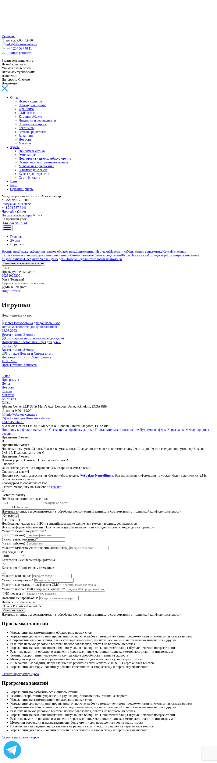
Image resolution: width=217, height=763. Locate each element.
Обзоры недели (76, 259)
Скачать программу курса (20, 674)
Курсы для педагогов (34, 174)
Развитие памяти (57, 255)
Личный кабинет (18, 53)
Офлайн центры (21, 189)
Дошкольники (85, 251)
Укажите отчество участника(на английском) (35, 548)
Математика (118, 251)
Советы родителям (107, 255)
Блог (13, 185)
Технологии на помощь (105, 259)
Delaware (8, 36)
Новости (25, 139)
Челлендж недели (52, 259)
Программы (10, 380)
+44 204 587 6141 (19, 48)
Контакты (9, 399)
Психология (139, 255)
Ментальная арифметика (36, 166)
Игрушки (102, 251)
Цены (14, 181)
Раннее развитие (82, 255)
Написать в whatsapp (17, 215)
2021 (18, 275)
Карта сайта (176, 429)
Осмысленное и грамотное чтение (43, 162)
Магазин (25, 143)
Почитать (17, 259)
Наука (166, 251)
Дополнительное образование (53, 251)
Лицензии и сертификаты (37, 120)
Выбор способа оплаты (18, 602)
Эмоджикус (27, 154)
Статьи (7, 391)
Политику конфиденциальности (25, 429)
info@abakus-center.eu (21, 44)
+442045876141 (13, 422)
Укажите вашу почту (17, 580)
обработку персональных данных (82, 511)
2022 (11, 275)
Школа (126, 255)
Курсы (14, 147)
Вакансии (26, 135)
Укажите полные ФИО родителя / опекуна (33, 589)
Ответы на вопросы (33, 124)
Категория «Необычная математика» (28, 567)
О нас (14, 97)
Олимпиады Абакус (33, 170)
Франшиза (26, 109)
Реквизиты (26, 128)
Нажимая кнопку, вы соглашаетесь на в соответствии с (91, 511)
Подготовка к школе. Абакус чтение (45, 158)
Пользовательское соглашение (117, 429)
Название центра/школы (20, 598)
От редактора (157, 255)
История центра (30, 101)
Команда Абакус (30, 116)
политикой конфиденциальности (157, 511)
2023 (5, 275)
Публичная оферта (153, 429)
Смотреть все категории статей (23, 263)
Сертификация (29, 177)
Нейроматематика (32, 151)
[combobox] (8, 507)
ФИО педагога (13, 593)
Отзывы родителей (32, 132)
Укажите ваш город (17, 576)
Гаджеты (25, 251)
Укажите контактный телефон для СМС (31, 584)
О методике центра (32, 105)
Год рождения (13, 552)
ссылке (56, 487)
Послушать (32, 259)
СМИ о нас (27, 113)
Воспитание (10, 251)
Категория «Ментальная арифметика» (29, 560)
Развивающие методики (28, 255)
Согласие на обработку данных (71, 429)
